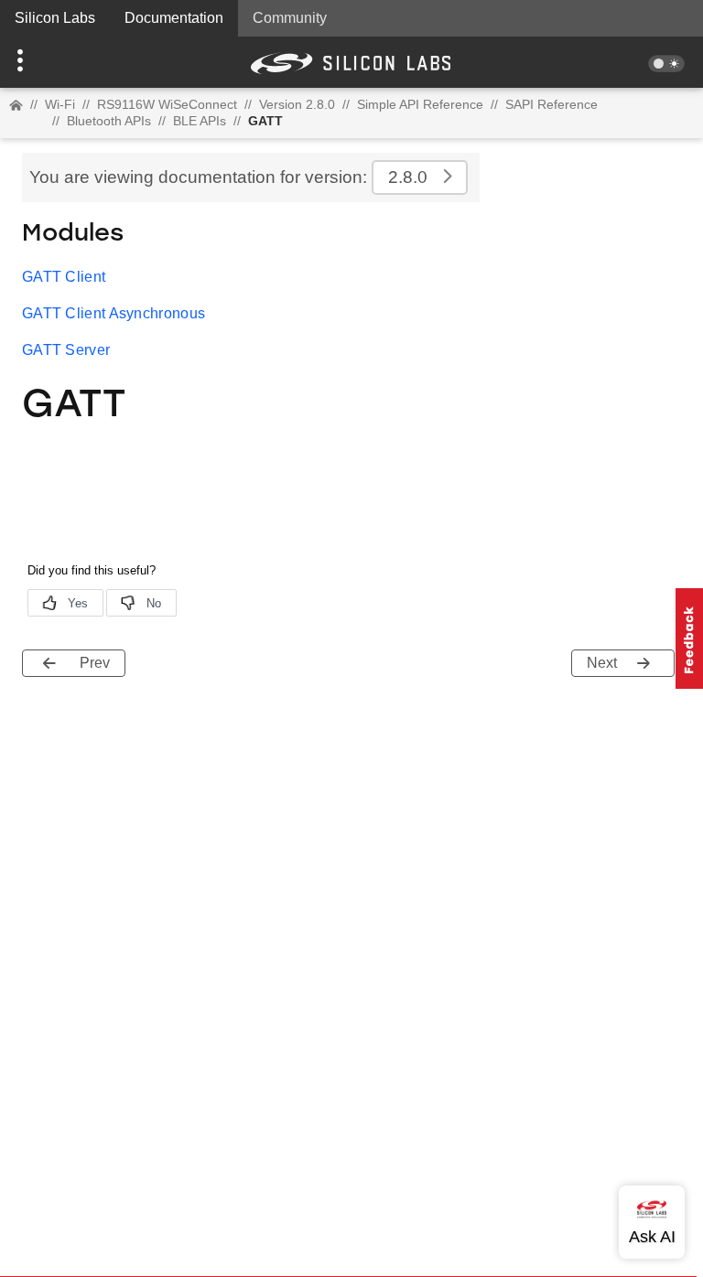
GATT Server (66, 350)
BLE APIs (199, 120)
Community (290, 18)
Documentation (173, 18)
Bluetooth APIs (109, 120)
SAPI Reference (551, 104)
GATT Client (63, 276)
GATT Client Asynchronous (113, 313)
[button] (52, 62)
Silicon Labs (55, 18)
